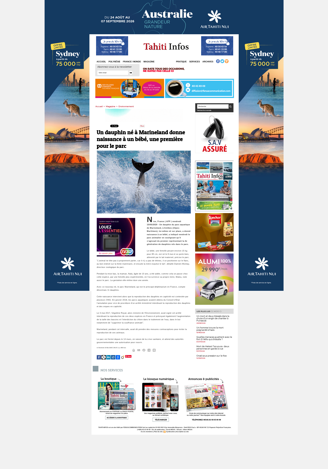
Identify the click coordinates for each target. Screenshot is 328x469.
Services (194, 62)
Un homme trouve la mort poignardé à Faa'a (210, 328)
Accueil (101, 62)
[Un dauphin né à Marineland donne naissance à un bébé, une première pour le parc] (144, 151)
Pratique (181, 62)
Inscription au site (182, 432)
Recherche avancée (204, 110)
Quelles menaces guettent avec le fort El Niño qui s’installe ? (214, 338)
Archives (207, 62)
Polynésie (114, 62)
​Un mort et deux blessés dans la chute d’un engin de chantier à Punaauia (212, 318)
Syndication (170, 432)
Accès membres (147, 432)
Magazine (149, 62)
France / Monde (132, 62)
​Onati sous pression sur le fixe (211, 356)
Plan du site (158, 432)
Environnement (126, 106)
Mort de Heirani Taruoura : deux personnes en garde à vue (212, 347)
